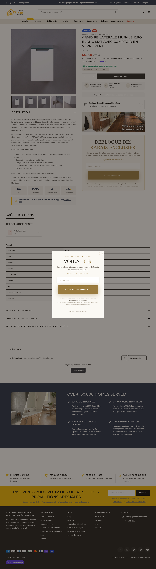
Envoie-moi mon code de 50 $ (78, 289)
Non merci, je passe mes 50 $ (78, 311)
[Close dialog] (101, 253)
